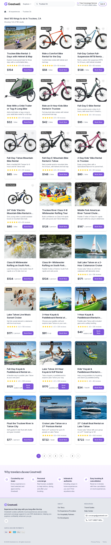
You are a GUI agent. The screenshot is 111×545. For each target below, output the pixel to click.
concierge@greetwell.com (97, 516)
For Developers (63, 518)
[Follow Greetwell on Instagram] (6, 521)
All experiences (14, 12)
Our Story (61, 507)
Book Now (28, 70)
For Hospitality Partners (66, 514)
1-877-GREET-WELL (90, 5)
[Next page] (78, 456)
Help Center (88, 511)
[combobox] (56, 4)
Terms (105, 542)
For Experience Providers (67, 511)
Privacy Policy (95, 542)
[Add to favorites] (32, 29)
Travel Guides (89, 507)
